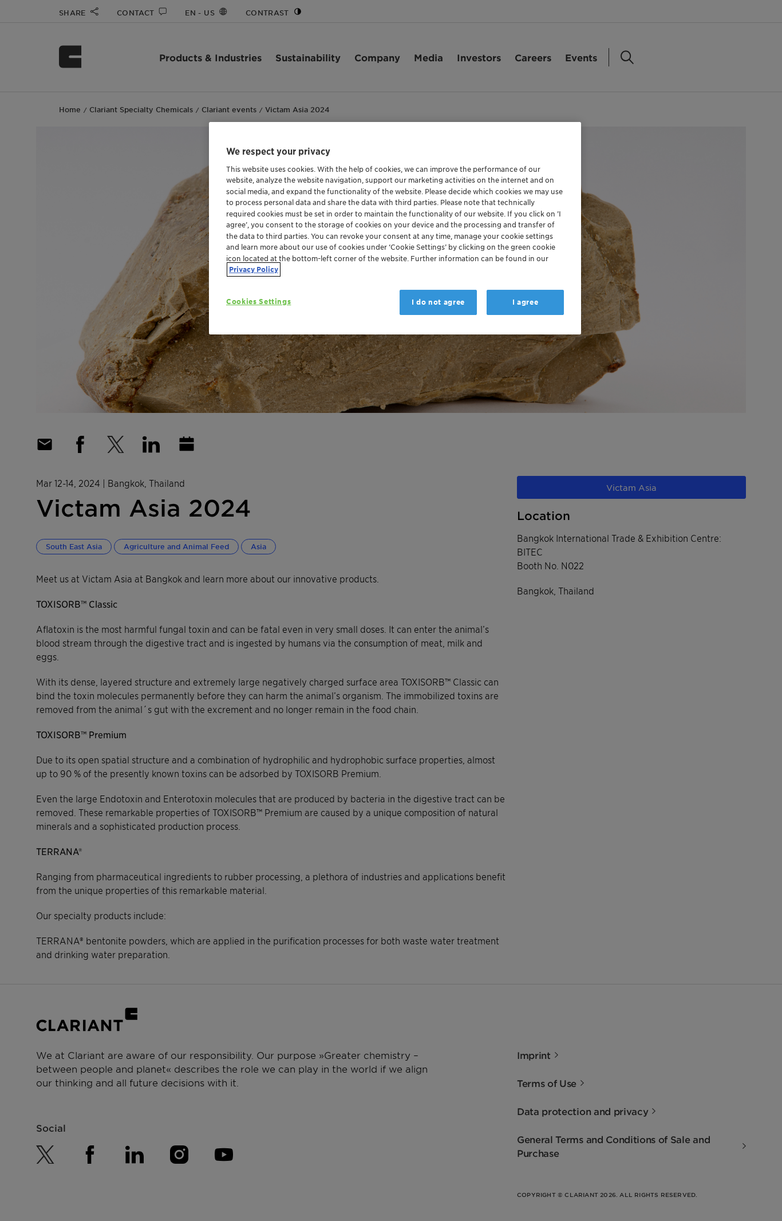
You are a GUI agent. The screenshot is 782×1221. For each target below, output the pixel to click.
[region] (395, 228)
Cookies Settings (258, 301)
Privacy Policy (253, 269)
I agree (525, 302)
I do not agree (438, 302)
